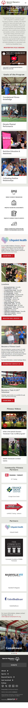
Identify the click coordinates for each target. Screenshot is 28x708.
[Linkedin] (13, 686)
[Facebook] (2, 686)
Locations (5, 284)
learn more (7, 255)
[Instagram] (9, 686)
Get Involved (6, 680)
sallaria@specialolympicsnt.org (11, 616)
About (3, 670)
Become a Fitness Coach (10, 346)
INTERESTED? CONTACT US (11, 364)
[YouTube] (17, 686)
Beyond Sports (6, 677)
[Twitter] (6, 686)
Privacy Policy (4, 689)
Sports (3, 674)
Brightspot (15, 691)
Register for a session (11, 318)
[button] (25, 3)
